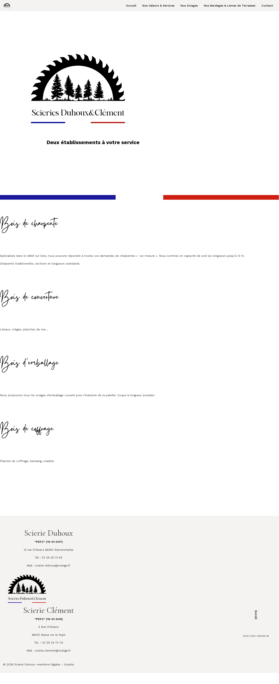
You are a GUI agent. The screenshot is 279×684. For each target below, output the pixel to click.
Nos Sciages (189, 5)
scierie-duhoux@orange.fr (52, 565)
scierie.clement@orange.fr (53, 650)
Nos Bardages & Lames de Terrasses (229, 5)
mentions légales (48, 664)
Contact (267, 5)
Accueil (131, 5)
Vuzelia (69, 664)
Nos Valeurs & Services (158, 5)
